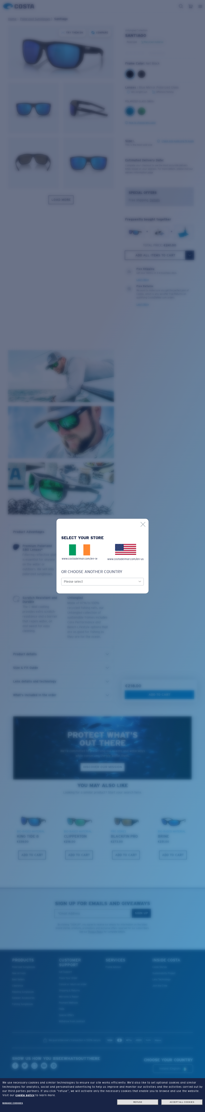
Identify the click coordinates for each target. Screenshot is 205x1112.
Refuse (137, 1102)
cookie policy (25, 1095)
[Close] (143, 524)
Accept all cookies (182, 1102)
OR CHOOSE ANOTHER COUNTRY (91, 571)
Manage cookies (12, 1103)
